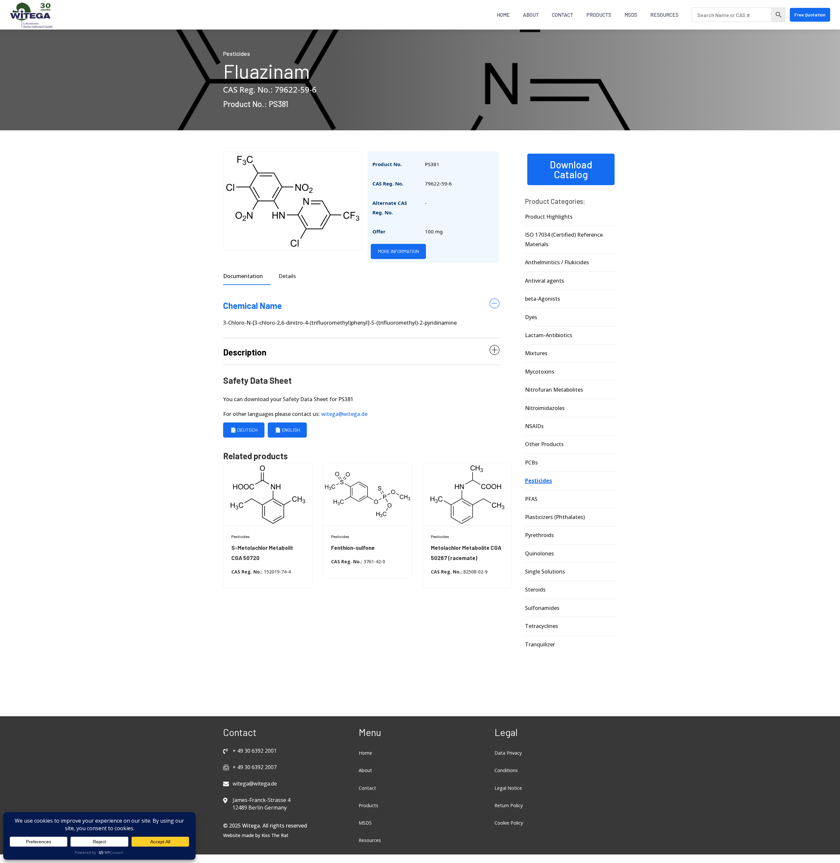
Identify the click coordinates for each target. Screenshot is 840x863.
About (531, 14)
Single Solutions (545, 571)
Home (503, 14)
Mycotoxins (539, 371)
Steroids (535, 589)
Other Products (544, 444)
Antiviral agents (544, 280)
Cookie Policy (508, 823)
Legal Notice (508, 788)
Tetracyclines (541, 626)
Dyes (531, 317)
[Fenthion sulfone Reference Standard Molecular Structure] (367, 494)
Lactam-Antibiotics (548, 335)
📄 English (287, 430)
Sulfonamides (542, 608)
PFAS (531, 499)
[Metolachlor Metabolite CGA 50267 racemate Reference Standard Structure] (467, 494)
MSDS (630, 14)
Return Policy (508, 805)
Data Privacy (508, 753)
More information (398, 251)
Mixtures (536, 353)
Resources (664, 14)
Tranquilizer (540, 644)
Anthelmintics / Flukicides (557, 262)
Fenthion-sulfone (353, 547)
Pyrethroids (539, 535)
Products (598, 14)
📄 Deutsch (244, 430)
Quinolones (539, 553)
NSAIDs (534, 426)
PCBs (531, 462)
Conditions (506, 770)
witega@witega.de (344, 414)
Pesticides (236, 53)
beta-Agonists (542, 298)
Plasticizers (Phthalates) (555, 517)
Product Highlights (549, 216)
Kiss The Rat (275, 835)
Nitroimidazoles (545, 408)
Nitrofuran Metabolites (554, 389)
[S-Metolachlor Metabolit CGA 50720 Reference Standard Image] (267, 494)
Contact (562, 14)
